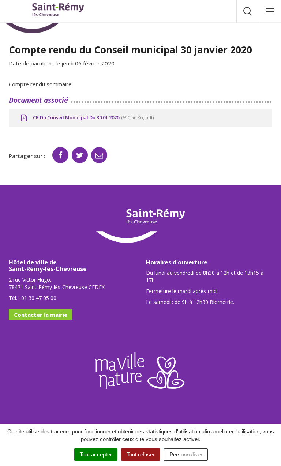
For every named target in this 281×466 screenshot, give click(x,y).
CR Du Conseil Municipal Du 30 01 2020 (92, 117)
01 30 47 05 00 (38, 297)
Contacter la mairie (40, 314)
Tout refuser (141, 454)
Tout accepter (96, 454)
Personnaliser (185, 454)
